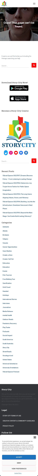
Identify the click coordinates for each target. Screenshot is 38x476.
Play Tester (6, 327)
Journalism (7, 307)
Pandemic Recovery (10, 323)
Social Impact (7, 335)
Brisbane (6, 235)
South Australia (8, 343)
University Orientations (10, 368)
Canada (5, 243)
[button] (35, 437)
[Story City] (5, 3)
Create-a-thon (7, 255)
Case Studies (7, 251)
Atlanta (5, 231)
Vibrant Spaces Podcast (11, 372)
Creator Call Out (8, 259)
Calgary (5, 239)
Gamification (7, 283)
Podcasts (6, 331)
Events (5, 271)
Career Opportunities (10, 247)
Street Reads (7, 351)
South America (8, 339)
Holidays (6, 295)
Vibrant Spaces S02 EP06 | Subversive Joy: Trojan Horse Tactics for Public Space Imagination (17, 186)
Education (6, 267)
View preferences (19, 469)
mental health (7, 315)
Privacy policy (8, 426)
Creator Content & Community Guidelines (19, 421)
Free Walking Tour (9, 279)
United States (7, 359)
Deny (19, 463)
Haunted (5, 291)
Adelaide (6, 227)
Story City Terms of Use (12, 416)
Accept (19, 457)
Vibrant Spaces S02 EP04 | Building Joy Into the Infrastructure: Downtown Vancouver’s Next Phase (19, 205)
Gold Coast (6, 287)
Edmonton (6, 263)
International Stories (10, 299)
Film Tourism (7, 275)
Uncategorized (8, 355)
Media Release (8, 311)
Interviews (6, 303)
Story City (6, 347)
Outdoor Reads (8, 319)
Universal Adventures (10, 364)
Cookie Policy (18, 473)
